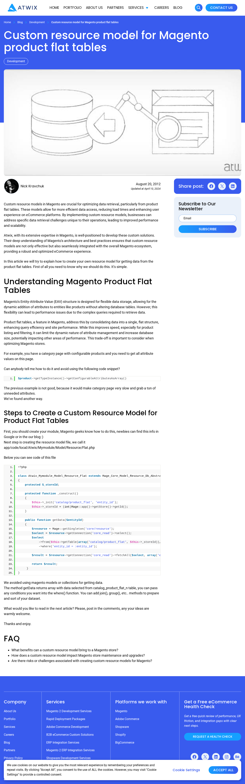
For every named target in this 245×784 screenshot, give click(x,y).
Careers (161, 7)
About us (94, 7)
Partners (115, 7)
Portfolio (73, 7)
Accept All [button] (223, 770)
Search (199, 7)
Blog (177, 7)
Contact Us (221, 7)
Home (54, 7)
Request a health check (212, 736)
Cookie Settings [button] (186, 770)
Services (136, 7)
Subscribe (208, 229)
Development (37, 22)
